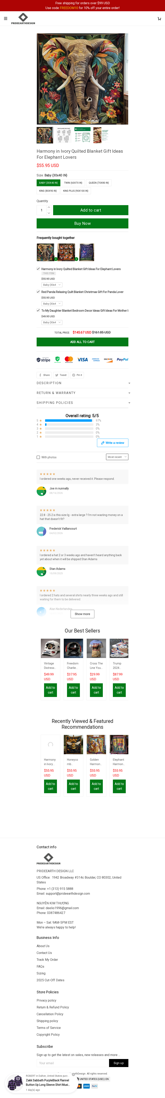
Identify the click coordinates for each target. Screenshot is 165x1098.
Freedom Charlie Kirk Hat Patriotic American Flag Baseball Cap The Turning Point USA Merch (73, 666)
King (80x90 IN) (48, 190)
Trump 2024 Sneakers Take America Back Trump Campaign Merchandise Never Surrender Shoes (119, 666)
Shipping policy (47, 1021)
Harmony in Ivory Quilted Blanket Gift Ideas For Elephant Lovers (81, 269)
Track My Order (47, 960)
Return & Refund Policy (53, 1007)
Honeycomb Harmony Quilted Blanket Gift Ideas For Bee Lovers (73, 762)
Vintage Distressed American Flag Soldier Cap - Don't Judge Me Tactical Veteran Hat (50, 666)
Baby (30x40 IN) (55, 175)
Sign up (119, 1063)
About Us (43, 946)
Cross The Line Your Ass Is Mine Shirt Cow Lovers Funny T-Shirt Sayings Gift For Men (96, 666)
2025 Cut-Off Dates (50, 980)
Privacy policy (46, 1000)
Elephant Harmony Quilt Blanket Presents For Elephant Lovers (119, 762)
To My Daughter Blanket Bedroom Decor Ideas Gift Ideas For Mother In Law (88, 310)
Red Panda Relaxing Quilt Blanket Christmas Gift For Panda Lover (82, 292)
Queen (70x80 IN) (99, 182)
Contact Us (44, 953)
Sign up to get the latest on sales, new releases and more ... (78, 1055)
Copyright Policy (48, 1035)
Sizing (41, 973)
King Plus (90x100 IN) (75, 190)
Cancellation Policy (50, 1014)
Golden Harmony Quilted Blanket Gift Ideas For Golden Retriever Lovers (96, 762)
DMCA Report (63, 1079)
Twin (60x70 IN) (73, 182)
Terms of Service (49, 1028)
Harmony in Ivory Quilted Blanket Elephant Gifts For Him (50, 762)
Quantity (42, 201)
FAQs (40, 966)
